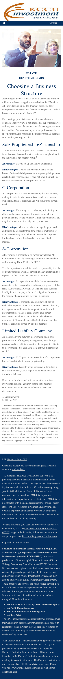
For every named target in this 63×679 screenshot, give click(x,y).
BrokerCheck (18, 469)
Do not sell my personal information (39, 536)
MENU (53, 23)
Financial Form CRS (17, 459)
